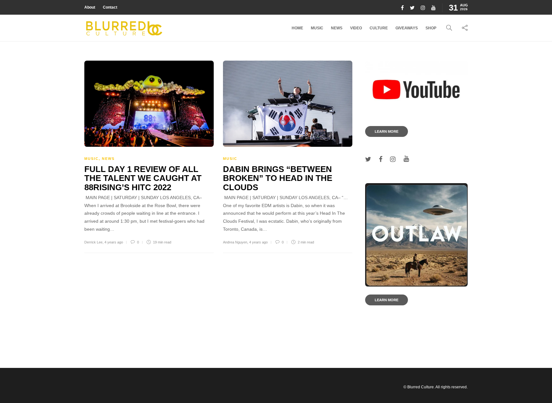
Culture (379, 28)
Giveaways (406, 28)
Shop (430, 28)
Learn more (386, 131)
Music (317, 28)
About (89, 7)
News (336, 28)
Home (297, 28)
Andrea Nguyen (235, 242)
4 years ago (113, 242)
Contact (110, 7)
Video (356, 28)
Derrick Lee (93, 242)
